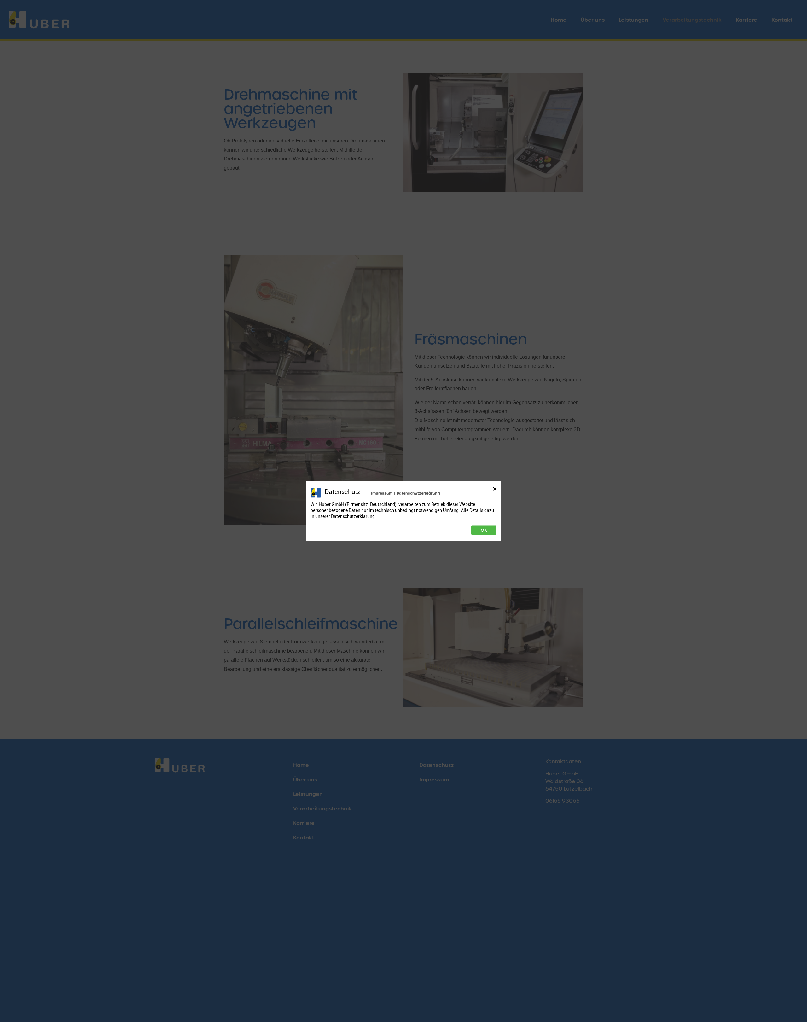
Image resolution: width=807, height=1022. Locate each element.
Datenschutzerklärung (418, 493)
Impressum (381, 493)
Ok (484, 530)
